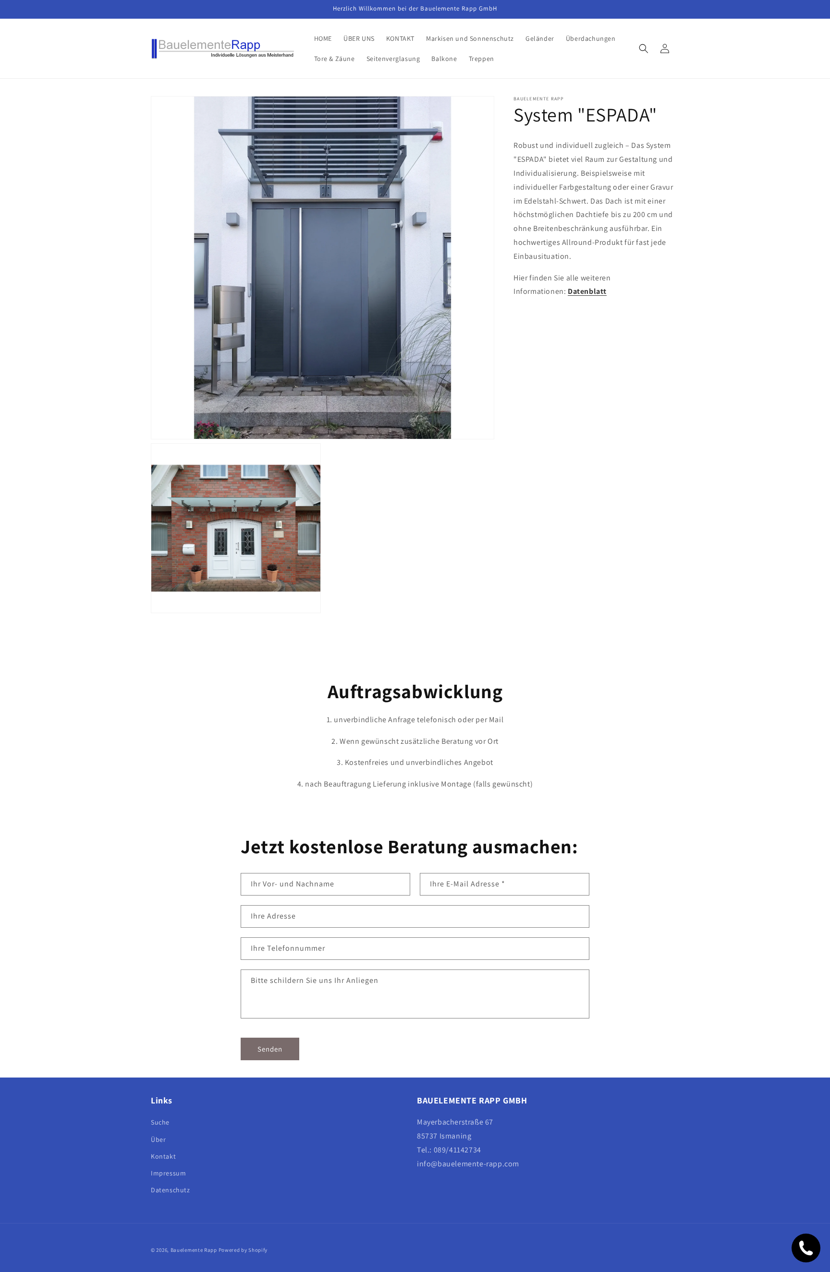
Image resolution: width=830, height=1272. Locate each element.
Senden (269, 1049)
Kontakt (163, 1156)
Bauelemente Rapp (194, 1250)
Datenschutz (170, 1190)
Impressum (168, 1173)
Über (158, 1139)
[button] (643, 48)
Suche (160, 1122)
